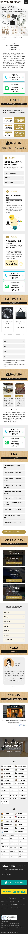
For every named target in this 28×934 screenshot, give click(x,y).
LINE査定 (3, 908)
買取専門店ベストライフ (6, 37)
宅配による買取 (4, 901)
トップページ (4, 898)
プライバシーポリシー (16, 908)
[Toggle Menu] (26, 1)
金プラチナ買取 (14, 904)
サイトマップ (4, 911)
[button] (14, 77)
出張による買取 (21, 898)
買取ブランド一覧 (18, 37)
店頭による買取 (12, 898)
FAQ (8, 908)
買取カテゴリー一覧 (14, 901)
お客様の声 (22, 904)
